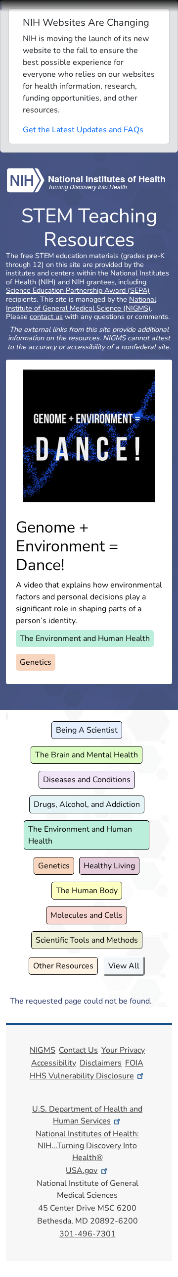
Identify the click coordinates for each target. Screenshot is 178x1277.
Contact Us (78, 1050)
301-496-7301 (87, 1233)
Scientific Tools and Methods (87, 940)
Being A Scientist (87, 730)
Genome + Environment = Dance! (67, 546)
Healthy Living (109, 865)
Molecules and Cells (86, 915)
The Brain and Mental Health (86, 754)
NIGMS (42, 1050)
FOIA (134, 1063)
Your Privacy (123, 1050)
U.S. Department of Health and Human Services (87, 1115)
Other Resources (63, 965)
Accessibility (53, 1063)
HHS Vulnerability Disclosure (82, 1075)
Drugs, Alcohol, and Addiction (87, 804)
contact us (46, 316)
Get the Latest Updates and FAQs (83, 129)
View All (123, 965)
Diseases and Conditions (87, 779)
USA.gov (81, 1170)
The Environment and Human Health (85, 638)
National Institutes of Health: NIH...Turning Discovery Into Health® (87, 1145)
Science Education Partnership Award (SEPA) (78, 290)
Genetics (35, 662)
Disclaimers (101, 1063)
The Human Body (87, 890)
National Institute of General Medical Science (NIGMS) (81, 303)
